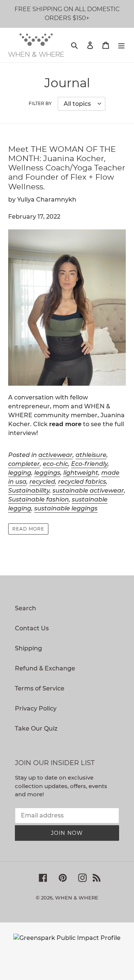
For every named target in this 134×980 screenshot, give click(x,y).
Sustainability (29, 490)
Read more (28, 529)
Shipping (28, 648)
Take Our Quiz (36, 728)
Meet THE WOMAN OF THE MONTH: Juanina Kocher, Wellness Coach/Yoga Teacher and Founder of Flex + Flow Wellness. (66, 167)
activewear (55, 454)
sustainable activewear (88, 490)
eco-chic (55, 463)
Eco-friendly (89, 463)
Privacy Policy (36, 708)
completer (24, 463)
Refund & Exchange (45, 668)
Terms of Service (39, 688)
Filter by (40, 103)
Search (25, 608)
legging (19, 472)
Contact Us (32, 628)
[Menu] (121, 45)
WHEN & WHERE (76, 898)
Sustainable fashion (38, 499)
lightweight (80, 472)
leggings (47, 472)
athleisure (91, 454)
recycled (42, 481)
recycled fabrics (82, 481)
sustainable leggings (66, 508)
